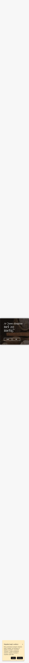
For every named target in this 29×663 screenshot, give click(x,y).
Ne (16, 339)
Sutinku (13, 658)
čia (12, 654)
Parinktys (19, 658)
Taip (7, 339)
